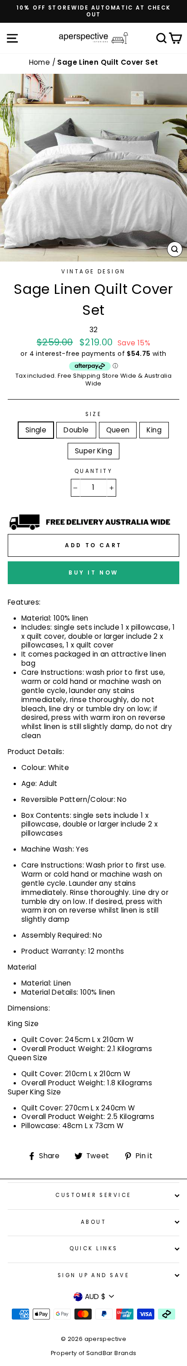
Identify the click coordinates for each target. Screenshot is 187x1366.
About (93, 1222)
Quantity (93, 471)
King (154, 430)
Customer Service (93, 1195)
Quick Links (93, 1248)
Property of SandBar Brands (94, 1353)
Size (93, 414)
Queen (118, 430)
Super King (93, 451)
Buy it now (93, 572)
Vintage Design (93, 271)
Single (35, 430)
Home (40, 62)
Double (76, 430)
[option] (93, 11)
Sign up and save (93, 1275)
